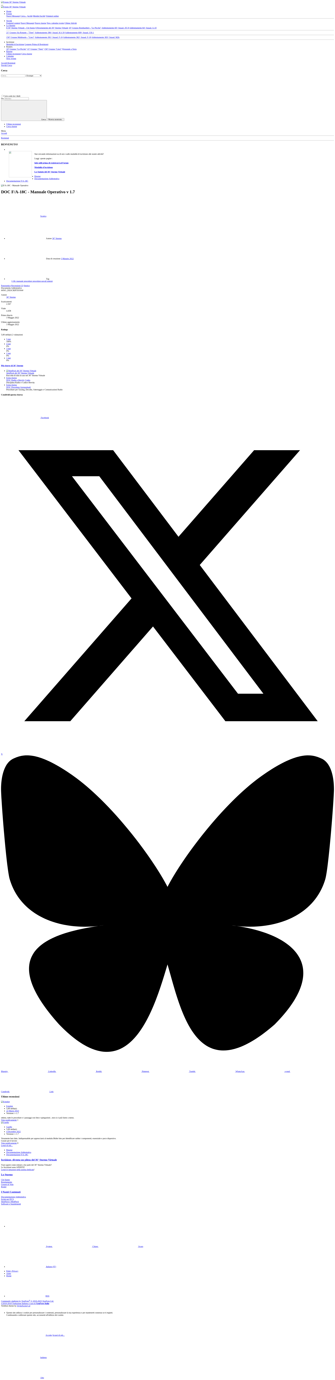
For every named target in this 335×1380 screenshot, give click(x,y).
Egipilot (9, 1106)
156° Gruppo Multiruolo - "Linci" (20, 37)
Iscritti (29, 16)
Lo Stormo (10, 25)
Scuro (140, 1246)
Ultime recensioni (13, 54)
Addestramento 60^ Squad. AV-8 (115, 28)
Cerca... (23, 16)
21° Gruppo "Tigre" (35, 49)
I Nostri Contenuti (11, 1192)
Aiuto (8, 1273)
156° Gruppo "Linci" (53, 49)
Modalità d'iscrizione (43, 167)
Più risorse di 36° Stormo (12, 366)
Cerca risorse (26, 54)
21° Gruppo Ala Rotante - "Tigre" (20, 32)
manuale (20, 281)
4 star (8, 344)
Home (8, 11)
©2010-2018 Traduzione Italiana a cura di (25, 1303)
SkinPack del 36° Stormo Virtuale (20, 373)
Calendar (10, 56)
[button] (10, 42)
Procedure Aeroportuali (18, 387)
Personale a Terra (69, 49)
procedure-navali (40, 281)
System (49, 1246)
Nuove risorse (40, 23)
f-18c (14, 281)
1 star (8, 358)
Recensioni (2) (17, 286)
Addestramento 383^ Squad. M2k (105, 37)
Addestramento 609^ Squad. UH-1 (79, 32)
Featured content (13, 23)
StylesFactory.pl (23, 1306)
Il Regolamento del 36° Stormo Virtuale (51, 28)
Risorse (9, 51)
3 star (8, 348)
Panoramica (6, 286)
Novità (9, 21)
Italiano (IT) (51, 1267)
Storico (27, 286)
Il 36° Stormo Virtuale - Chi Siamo (20, 28)
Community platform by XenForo (27, 1301)
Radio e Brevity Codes (18, 380)
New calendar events (55, 23)
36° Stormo (57, 238)
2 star (8, 353)
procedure (28, 281)
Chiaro (95, 1246)
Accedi (4, 133)
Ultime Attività (71, 23)
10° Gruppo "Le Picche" (16, 49)
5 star (8, 339)
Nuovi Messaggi (13, 16)
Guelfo (9, 1127)
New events (11, 58)
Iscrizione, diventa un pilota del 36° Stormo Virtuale (29, 1159)
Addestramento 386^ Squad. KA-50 (50, 32)
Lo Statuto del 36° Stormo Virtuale (49, 172)
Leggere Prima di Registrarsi (36, 44)
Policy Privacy (12, 1271)
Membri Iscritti (39, 16)
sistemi (50, 281)
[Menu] (2, 5)
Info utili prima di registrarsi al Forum (51, 163)
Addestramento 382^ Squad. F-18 (77, 37)
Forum (9, 14)
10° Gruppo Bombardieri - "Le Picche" (85, 28)
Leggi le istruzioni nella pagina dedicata (17, 1170)
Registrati (5, 138)
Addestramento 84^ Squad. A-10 (143, 28)
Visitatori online (52, 16)
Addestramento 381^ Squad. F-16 (49, 37)
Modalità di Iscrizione (15, 44)
